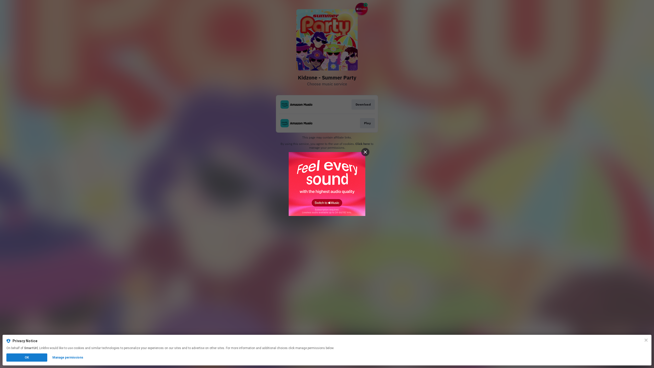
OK (27, 357)
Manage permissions (67, 357)
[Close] (646, 340)
